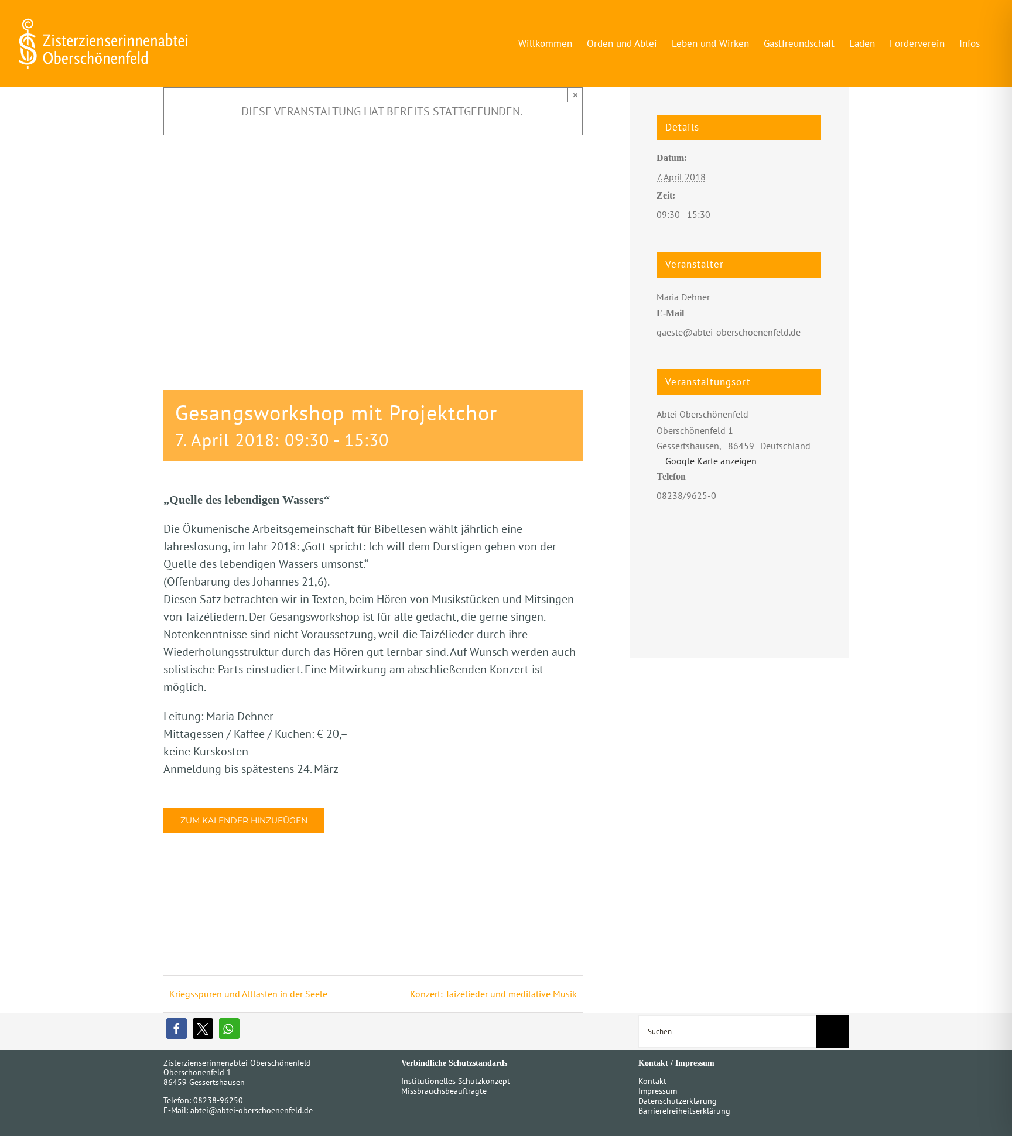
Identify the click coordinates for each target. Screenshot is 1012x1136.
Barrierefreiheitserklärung (684, 1111)
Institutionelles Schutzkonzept (455, 1081)
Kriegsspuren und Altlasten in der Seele (248, 994)
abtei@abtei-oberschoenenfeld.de (251, 1110)
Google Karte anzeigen (711, 461)
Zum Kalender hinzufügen (243, 821)
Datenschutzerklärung (677, 1101)
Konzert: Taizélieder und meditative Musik (493, 994)
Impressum (657, 1091)
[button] (176, 1028)
